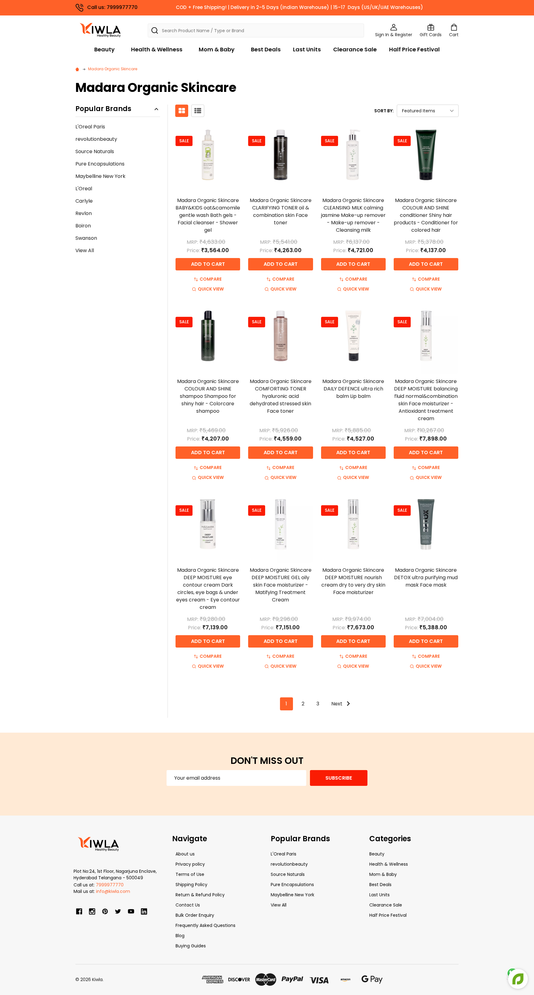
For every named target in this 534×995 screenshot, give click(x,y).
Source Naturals (94, 151)
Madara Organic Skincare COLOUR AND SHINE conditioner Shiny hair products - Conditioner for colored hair (426, 215)
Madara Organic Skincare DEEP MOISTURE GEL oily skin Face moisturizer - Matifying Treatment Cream (281, 584)
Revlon (83, 213)
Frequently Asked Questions (205, 925)
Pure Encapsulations (100, 163)
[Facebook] (79, 911)
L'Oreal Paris (90, 126)
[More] (532, 8)
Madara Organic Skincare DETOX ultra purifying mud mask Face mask (426, 577)
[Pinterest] (105, 911)
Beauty (104, 49)
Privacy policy (190, 864)
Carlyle (84, 201)
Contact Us (188, 905)
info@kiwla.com (113, 891)
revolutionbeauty (96, 139)
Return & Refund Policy (200, 895)
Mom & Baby (217, 49)
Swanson (86, 238)
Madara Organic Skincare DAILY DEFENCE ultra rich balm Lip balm (353, 389)
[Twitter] (118, 911)
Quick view (211, 289)
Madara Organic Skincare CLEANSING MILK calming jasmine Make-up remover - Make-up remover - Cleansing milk (353, 215)
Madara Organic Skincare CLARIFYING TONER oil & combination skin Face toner (281, 211)
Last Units (307, 49)
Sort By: (384, 111)
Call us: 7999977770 (112, 7)
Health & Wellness (156, 49)
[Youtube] (131, 911)
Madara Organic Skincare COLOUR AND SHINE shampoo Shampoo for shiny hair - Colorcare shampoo (208, 396)
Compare (211, 279)
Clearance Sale (355, 49)
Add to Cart (208, 264)
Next (337, 703)
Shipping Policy (191, 884)
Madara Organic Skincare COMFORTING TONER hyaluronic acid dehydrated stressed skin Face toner (281, 396)
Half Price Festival (414, 49)
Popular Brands (103, 109)
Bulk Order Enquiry (195, 915)
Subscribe (338, 778)
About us (185, 854)
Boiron (83, 225)
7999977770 (110, 885)
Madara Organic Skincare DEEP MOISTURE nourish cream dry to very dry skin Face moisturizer (353, 581)
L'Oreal (83, 188)
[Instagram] (92, 911)
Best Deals (266, 49)
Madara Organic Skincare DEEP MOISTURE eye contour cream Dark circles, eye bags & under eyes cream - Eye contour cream (208, 588)
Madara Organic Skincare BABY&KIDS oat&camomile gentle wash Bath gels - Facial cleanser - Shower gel (208, 215)
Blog (180, 936)
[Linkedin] (144, 911)
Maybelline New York (100, 176)
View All (84, 250)
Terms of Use (190, 874)
